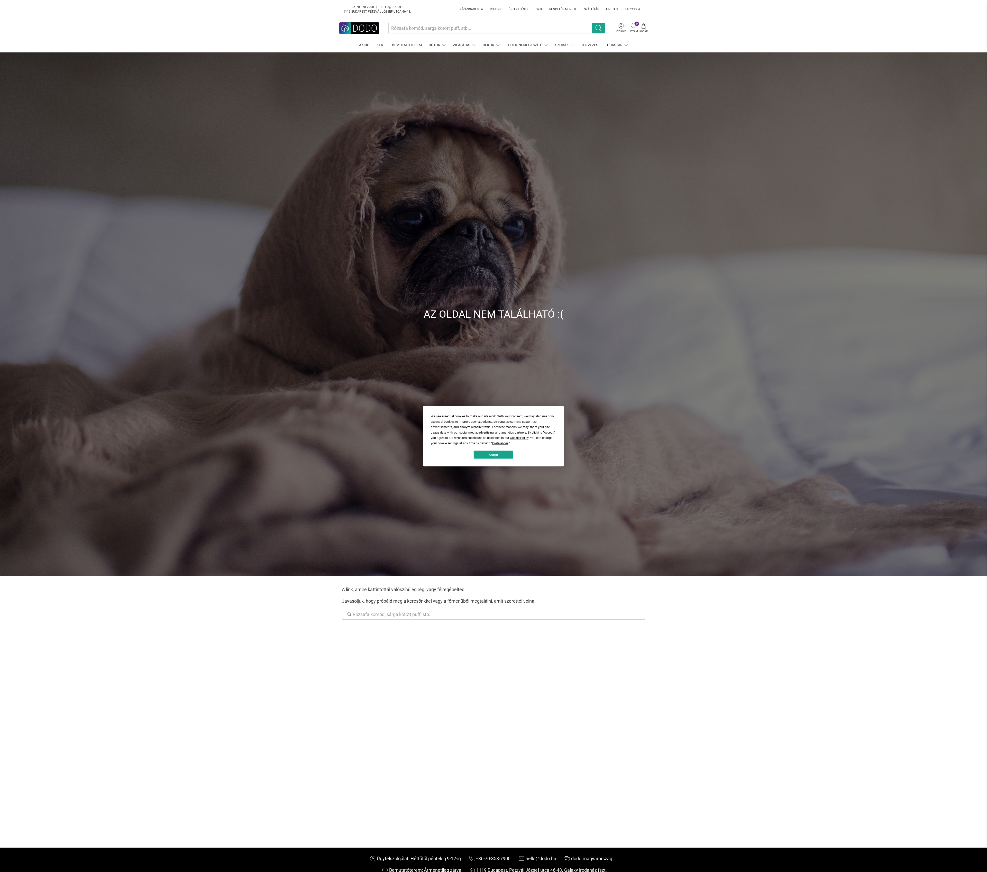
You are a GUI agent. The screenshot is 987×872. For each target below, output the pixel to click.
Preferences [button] (500, 443)
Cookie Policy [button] (519, 437)
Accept (493, 454)
